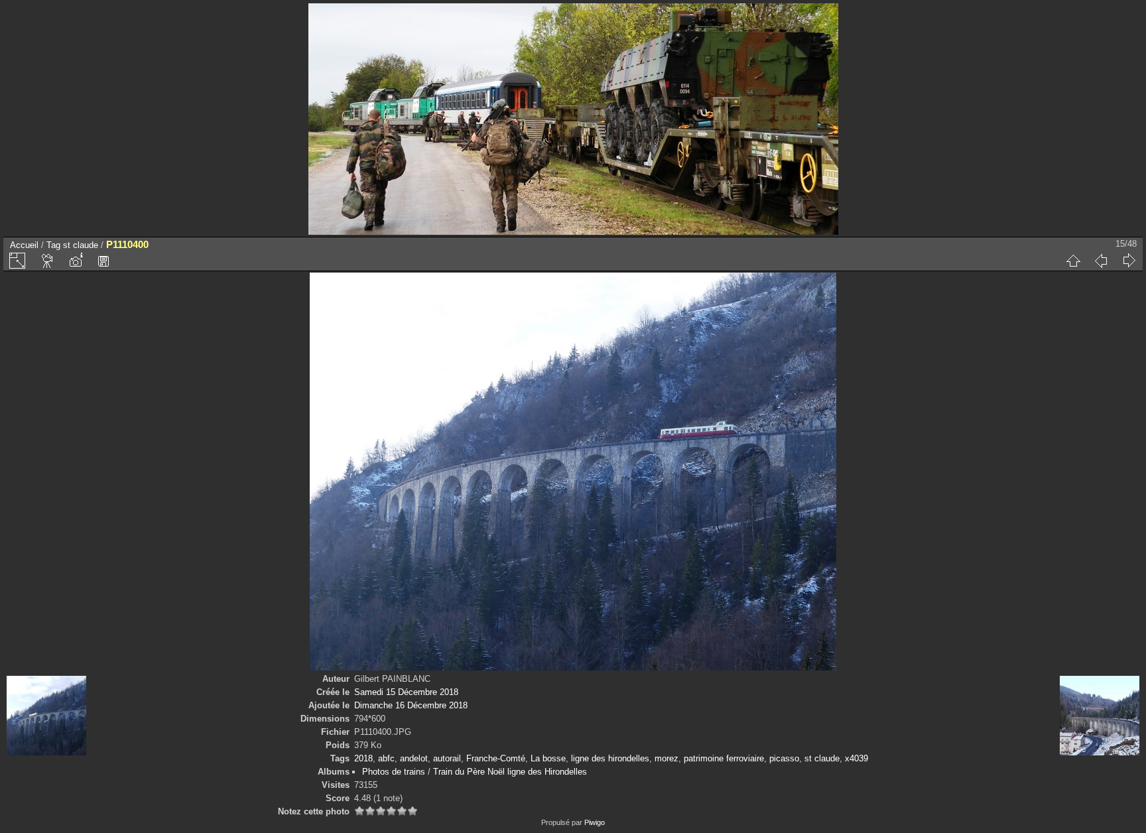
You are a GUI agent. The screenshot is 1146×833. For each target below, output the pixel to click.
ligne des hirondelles (610, 758)
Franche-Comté (495, 758)
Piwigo (594, 822)
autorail (447, 758)
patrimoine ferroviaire (724, 758)
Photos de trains (393, 772)
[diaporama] (48, 260)
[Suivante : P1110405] (1129, 260)
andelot (414, 758)
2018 (363, 758)
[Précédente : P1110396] (1101, 260)
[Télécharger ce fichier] (103, 260)
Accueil (24, 245)
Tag (53, 245)
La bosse (548, 758)
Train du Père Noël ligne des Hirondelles (510, 772)
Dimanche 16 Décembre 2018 (411, 705)
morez (666, 758)
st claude (80, 245)
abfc (386, 758)
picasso (784, 758)
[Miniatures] (1073, 260)
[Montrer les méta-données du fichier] (76, 260)
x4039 (856, 758)
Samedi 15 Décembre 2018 (406, 692)
